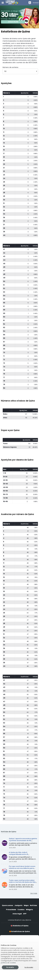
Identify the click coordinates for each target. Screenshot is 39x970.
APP (24, 914)
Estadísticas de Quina (20, 931)
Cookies (21, 909)
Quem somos (7, 905)
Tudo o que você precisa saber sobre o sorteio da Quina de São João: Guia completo (22, 882)
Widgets (29, 909)
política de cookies (8, 963)
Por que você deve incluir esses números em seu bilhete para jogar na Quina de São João (22, 868)
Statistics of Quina (20, 926)
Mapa (26, 905)
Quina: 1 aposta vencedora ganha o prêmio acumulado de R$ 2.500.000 (23, 840)
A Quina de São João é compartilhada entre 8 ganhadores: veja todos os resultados (20, 855)
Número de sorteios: (11, 67)
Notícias (33, 905)
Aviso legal (17, 914)
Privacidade (11, 909)
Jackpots (18, 905)
